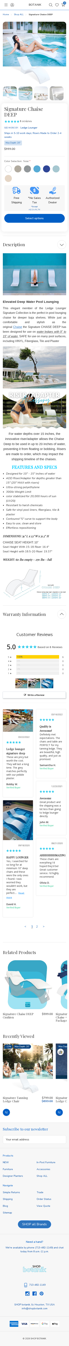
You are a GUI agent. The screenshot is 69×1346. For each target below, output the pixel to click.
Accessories (43, 1169)
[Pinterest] (41, 1293)
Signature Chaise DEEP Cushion (18, 1015)
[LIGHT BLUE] (37, 169)
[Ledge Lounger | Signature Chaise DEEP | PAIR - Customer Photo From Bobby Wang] (21, 683)
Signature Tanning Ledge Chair (15, 1099)
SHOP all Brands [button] (34, 1224)
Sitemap (7, 1212)
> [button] (44, 926)
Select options (34, 218)
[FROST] (56, 169)
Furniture (8, 1169)
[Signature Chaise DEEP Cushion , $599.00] (28, 985)
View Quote (43, 1206)
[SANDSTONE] (18, 169)
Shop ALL (42, 1176)
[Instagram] (28, 1293)
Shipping (8, 1199)
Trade (40, 1192)
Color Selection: (16, 161)
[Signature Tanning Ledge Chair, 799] (28, 1068)
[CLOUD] (8, 178)
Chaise (17, 326)
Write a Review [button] (36, 695)
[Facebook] (35, 1293)
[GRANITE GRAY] (27, 169)
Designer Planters (13, 1176)
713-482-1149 (44, 1247)
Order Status (44, 1199)
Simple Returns (11, 1192)
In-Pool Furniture (46, 1162)
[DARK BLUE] (46, 169)
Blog (5, 1206)
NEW (6, 1162)
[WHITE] (8, 169)
